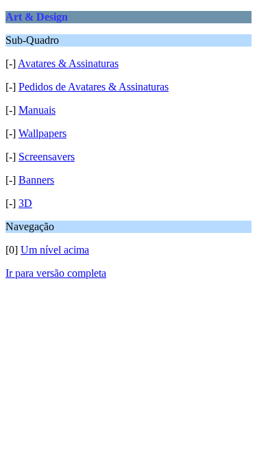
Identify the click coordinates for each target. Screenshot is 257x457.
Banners (36, 180)
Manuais (37, 110)
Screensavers (47, 156)
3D (25, 203)
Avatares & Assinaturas (68, 63)
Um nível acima (55, 250)
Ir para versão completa (55, 273)
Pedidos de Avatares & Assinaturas (94, 86)
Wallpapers (42, 133)
